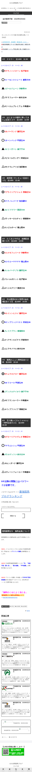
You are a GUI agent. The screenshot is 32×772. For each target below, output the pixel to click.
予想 (13, 606)
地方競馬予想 (6, 606)
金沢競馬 (25, 606)
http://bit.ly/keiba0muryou (10, 597)
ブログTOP (16, 766)
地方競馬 (18, 606)
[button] (28, 387)
